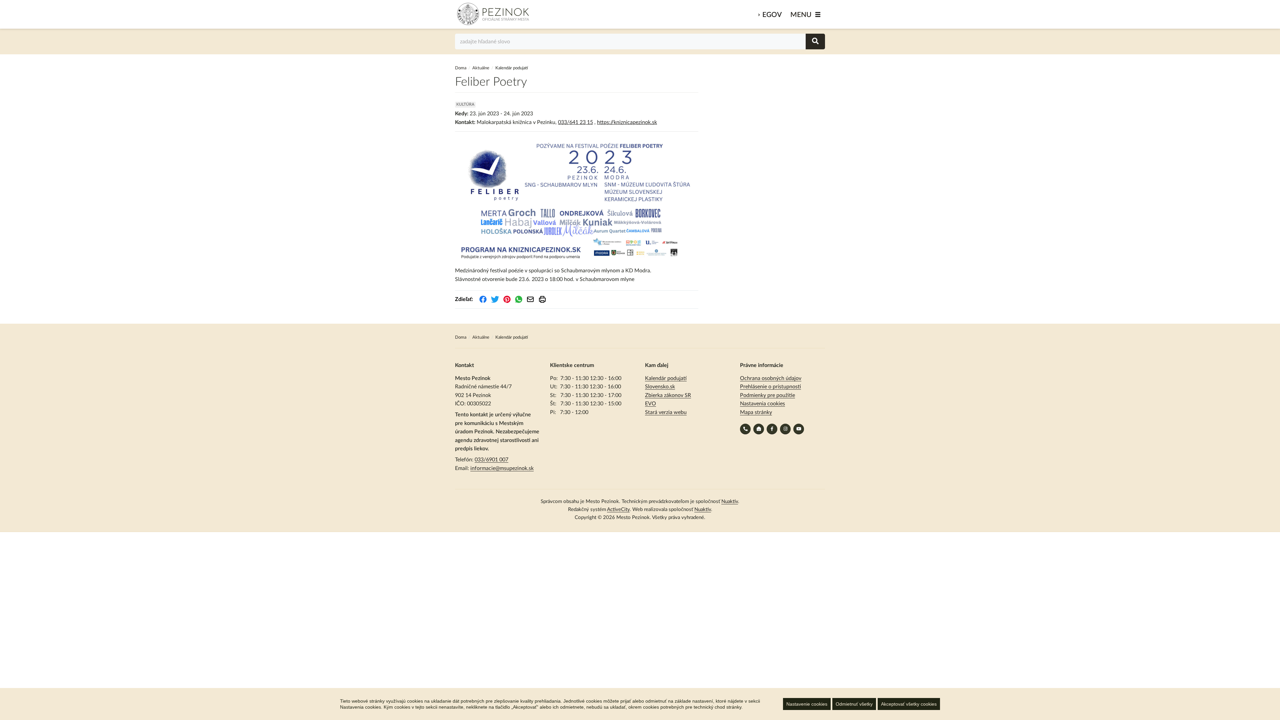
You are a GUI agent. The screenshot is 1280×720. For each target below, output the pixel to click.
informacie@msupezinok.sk (502, 468)
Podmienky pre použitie (767, 395)
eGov (772, 14)
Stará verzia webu (666, 412)
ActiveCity (618, 509)
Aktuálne (480, 68)
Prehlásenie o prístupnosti (770, 386)
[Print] (542, 299)
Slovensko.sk (660, 386)
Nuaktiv (729, 501)
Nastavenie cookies (806, 704)
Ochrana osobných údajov (770, 378)
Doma (461, 68)
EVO (650, 403)
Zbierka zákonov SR (668, 395)
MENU (801, 14)
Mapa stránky (756, 412)
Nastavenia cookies (762, 403)
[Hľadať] (815, 41)
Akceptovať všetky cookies (909, 704)
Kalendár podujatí (666, 378)
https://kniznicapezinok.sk (627, 122)
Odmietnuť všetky (854, 704)
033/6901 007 (491, 459)
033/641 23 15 (575, 122)
